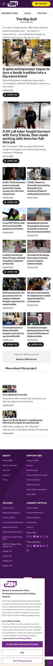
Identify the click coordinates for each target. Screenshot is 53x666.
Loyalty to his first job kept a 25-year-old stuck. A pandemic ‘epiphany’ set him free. (14, 259)
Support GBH (32, 460)
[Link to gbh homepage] (12, 3)
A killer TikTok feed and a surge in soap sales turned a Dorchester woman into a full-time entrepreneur (14, 188)
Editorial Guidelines (11, 513)
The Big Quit (8, 90)
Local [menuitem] (27, 13)
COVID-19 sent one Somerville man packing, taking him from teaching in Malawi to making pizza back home (38, 188)
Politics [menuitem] (42, 13)
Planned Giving (33, 485)
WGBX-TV (7, 551)
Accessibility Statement (13, 522)
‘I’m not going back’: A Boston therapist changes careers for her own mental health (13, 332)
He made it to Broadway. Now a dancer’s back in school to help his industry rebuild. (38, 259)
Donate (43, 3)
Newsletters (31, 522)
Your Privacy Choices (22, 661)
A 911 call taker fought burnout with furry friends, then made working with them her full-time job (26, 136)
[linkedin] (47, 536)
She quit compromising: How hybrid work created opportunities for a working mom (38, 297)
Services (6, 470)
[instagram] (27, 536)
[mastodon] (41, 545)
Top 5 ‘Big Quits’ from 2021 (15, 394)
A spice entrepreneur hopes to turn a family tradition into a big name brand (26, 72)
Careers (6, 475)
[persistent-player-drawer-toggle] (50, 663)
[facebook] (44, 536)
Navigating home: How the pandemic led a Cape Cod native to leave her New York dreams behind (38, 227)
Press (5, 480)
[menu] (26, 13)
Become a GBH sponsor (26, 359)
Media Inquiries (33, 518)
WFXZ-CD (7, 556)
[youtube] (34, 536)
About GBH (8, 460)
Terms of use (8, 508)
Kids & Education (10, 465)
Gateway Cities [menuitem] (9, 13)
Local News (8, 156)
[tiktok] (31, 536)
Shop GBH (31, 494)
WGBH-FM (7, 561)
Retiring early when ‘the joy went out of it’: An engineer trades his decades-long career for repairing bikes (14, 298)
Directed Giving (33, 480)
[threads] (41, 536)
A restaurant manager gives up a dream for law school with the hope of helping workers (38, 332)
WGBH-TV (7, 546)
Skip (22, 652)
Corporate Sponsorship (36, 475)
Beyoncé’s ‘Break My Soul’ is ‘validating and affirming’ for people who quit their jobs (22, 421)
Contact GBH (32, 508)
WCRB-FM (7, 566)
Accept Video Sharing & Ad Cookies (22, 644)
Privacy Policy (9, 518)
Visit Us (29, 527)
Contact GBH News (34, 513)
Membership (32, 470)
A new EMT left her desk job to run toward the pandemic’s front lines (14, 226)
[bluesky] (38, 536)
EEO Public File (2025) (12, 532)
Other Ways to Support (36, 489)
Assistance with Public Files (12, 538)
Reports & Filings (10, 527)
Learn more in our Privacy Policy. (17, 638)
